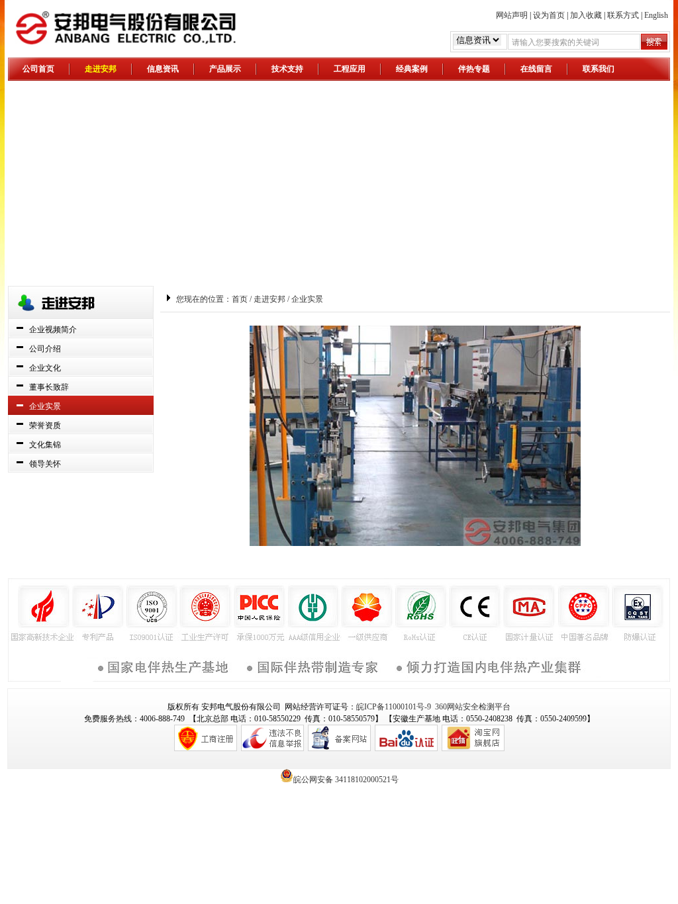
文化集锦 (45, 444)
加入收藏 (586, 15)
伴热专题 (474, 68)
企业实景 (45, 406)
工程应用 (349, 68)
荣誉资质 (45, 425)
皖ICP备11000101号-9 (393, 706)
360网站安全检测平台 (472, 706)
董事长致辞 (49, 387)
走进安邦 (101, 68)
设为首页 (549, 15)
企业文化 (45, 368)
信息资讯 (163, 68)
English (656, 15)
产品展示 (225, 68)
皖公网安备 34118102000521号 (346, 778)
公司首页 (38, 68)
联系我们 (598, 68)
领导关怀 (45, 464)
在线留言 (536, 68)
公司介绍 (45, 348)
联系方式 (623, 15)
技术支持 (287, 68)
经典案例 (412, 68)
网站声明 (512, 15)
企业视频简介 (53, 329)
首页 (240, 299)
